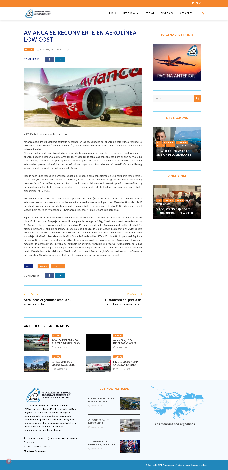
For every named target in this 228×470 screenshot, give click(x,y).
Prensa (170, 146)
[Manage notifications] (8, 461)
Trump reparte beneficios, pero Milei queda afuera (102, 444)
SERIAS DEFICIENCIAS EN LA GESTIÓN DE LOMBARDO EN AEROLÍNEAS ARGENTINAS (173, 154)
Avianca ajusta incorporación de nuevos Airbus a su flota (125, 345)
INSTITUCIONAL (131, 13)
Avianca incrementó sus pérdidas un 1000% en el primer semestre (66, 343)
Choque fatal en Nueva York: (99, 421)
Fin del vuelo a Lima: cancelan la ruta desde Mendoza (126, 365)
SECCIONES (186, 13)
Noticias (28, 50)
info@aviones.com (36, 451)
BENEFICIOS (167, 13)
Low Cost (58, 266)
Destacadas (182, 142)
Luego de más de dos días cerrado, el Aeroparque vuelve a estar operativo (101, 403)
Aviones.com (169, 465)
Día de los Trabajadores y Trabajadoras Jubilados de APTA (175, 213)
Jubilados (168, 201)
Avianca (43, 266)
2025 (159, 142)
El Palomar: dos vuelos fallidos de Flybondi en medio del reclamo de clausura (66, 366)
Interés (160, 146)
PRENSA (150, 13)
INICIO (112, 13)
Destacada (168, 142)
